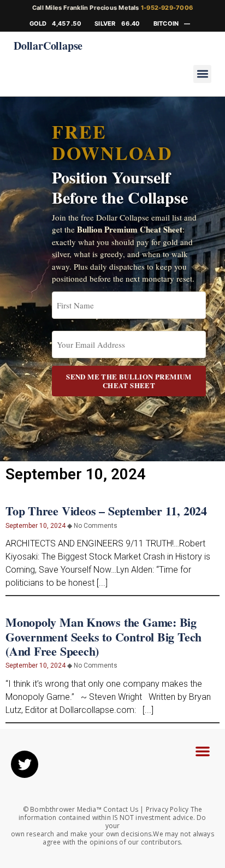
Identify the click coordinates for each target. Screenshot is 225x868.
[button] (202, 74)
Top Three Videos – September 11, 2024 (106, 511)
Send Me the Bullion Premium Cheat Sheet (129, 380)
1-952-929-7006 (167, 7)
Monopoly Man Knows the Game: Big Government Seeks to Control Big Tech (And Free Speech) (103, 636)
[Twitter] (24, 764)
